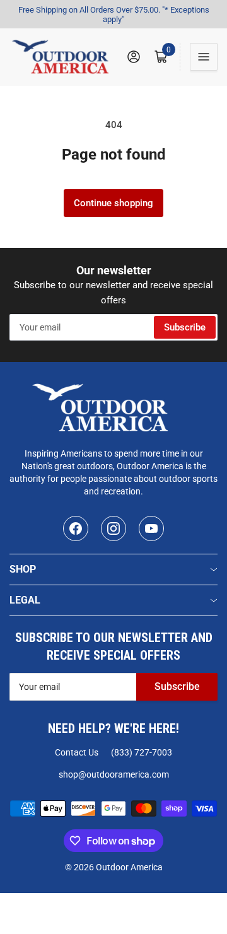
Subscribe (185, 327)
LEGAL (24, 600)
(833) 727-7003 (141, 752)
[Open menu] (204, 57)
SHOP (22, 569)
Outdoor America (129, 867)
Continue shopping (113, 203)
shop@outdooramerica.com (114, 774)
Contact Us (76, 752)
